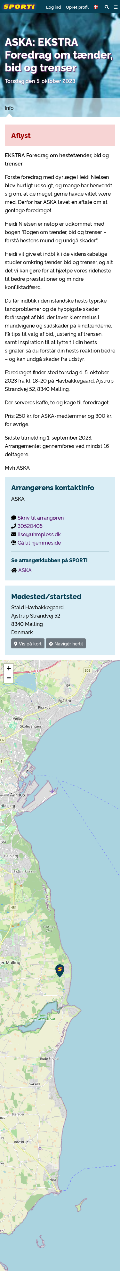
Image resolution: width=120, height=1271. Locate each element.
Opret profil (77, 7)
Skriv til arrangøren (41, 517)
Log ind (53, 7)
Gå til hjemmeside (39, 542)
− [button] (9, 678)
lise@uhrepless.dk (39, 534)
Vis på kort (30, 643)
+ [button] (9, 668)
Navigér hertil (68, 643)
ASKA (25, 569)
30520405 (30, 525)
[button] (96, 6)
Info (9, 107)
